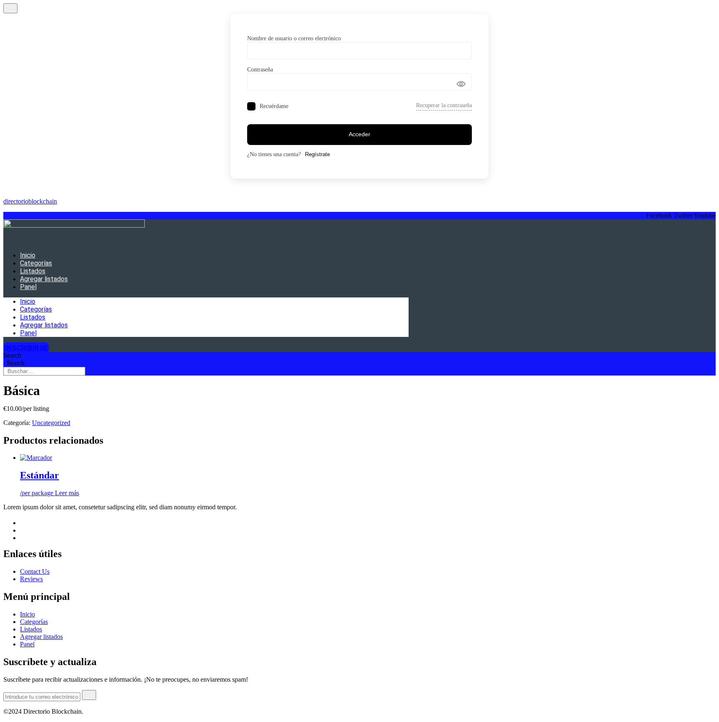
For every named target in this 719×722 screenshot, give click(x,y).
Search (12, 355)
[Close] (10, 8)
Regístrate (317, 154)
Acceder (359, 134)
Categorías (36, 263)
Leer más (67, 492)
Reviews (31, 578)
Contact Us (35, 571)
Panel (28, 287)
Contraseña (260, 69)
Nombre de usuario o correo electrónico (294, 38)
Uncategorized (51, 422)
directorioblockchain (30, 201)
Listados (32, 271)
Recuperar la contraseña (444, 105)
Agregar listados (44, 279)
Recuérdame (274, 106)
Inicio (27, 255)
